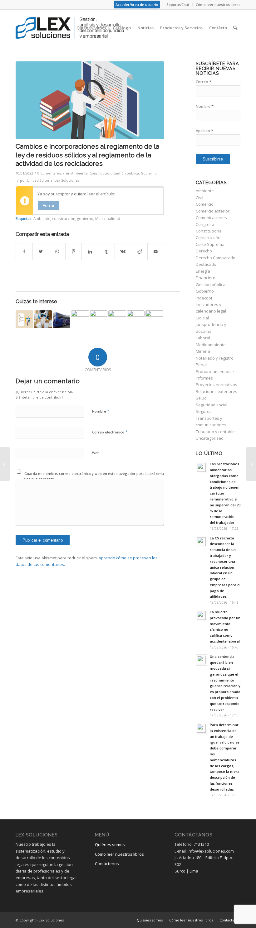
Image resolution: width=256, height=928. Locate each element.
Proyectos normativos (216, 384)
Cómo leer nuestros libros (218, 4)
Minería (203, 351)
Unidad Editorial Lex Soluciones (53, 180)
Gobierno (149, 173)
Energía (203, 271)
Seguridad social (211, 405)
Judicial (202, 318)
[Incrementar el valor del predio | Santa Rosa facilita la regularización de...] (251, 464)
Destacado (206, 264)
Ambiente (79, 173)
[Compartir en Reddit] (139, 251)
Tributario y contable (215, 431)
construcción (63, 218)
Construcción (100, 173)
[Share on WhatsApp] (57, 251)
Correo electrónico (109, 432)
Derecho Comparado (215, 258)
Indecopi (204, 298)
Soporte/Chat (177, 4)
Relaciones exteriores (216, 391)
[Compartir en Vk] (123, 251)
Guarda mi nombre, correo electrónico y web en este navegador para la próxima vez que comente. (94, 476)
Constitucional (209, 231)
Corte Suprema (210, 244)
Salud (201, 398)
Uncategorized (210, 438)
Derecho (204, 251)
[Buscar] (235, 28)
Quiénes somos (110, 844)
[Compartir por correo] (156, 251)
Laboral (203, 338)
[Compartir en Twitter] (41, 251)
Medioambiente (211, 344)
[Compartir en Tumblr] (106, 251)
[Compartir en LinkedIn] (90, 251)
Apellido (204, 130)
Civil (199, 197)
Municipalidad (107, 218)
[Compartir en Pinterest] (74, 251)
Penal (201, 364)
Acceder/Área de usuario (137, 4)
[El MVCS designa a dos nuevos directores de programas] (80, 319)
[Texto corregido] (90, 100)
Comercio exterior (212, 211)
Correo (203, 81)
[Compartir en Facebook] (24, 251)
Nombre (100, 411)
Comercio (205, 204)
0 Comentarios (49, 173)
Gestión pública (126, 173)
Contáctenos (107, 863)
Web (96, 452)
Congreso (205, 224)
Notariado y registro (215, 358)
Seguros (204, 411)
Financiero (205, 277)
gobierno (85, 218)
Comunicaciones (211, 217)
